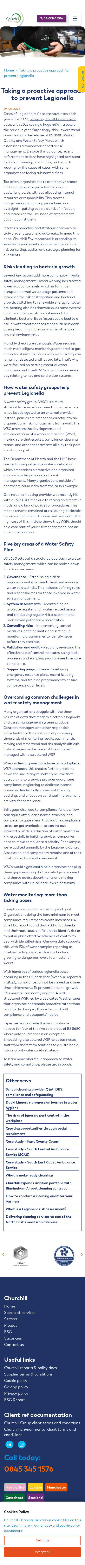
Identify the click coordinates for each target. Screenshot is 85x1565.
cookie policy (70, 1525)
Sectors (10, 1319)
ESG (8, 1332)
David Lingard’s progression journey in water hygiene (41, 1105)
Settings (42, 1540)
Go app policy (16, 1387)
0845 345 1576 (28, 1468)
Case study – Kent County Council (33, 1141)
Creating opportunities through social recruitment (36, 1131)
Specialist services (19, 1312)
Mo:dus (10, 1325)
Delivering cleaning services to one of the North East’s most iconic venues (39, 1219)
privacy (46, 1525)
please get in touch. (56, 1064)
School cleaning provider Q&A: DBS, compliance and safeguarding (34, 1092)
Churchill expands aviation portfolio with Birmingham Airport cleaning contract (39, 1185)
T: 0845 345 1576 (51, 18)
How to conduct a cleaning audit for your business (39, 1198)
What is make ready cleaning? (29, 1175)
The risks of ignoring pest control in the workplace (37, 1118)
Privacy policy (16, 1393)
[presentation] (3, 1254)
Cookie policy (15, 1380)
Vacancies (13, 1338)
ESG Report (14, 1400)
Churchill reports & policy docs (30, 1368)
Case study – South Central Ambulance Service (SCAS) (37, 1151)
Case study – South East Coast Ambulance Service (40, 1165)
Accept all (42, 1552)
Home (9, 70)
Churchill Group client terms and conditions (42, 1423)
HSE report (19, 925)
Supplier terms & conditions (28, 1374)
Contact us (14, 1344)
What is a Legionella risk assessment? (36, 1209)
